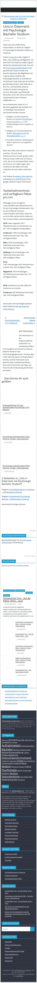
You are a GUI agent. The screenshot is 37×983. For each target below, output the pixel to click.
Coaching (26, 753)
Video (30, 777)
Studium (20, 22)
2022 (26, 740)
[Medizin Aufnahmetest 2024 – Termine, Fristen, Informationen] (8, 661)
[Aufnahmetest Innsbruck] (4, 10)
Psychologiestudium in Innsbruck (12, 320)
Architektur (14, 742)
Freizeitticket (13, 761)
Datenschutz (9, 958)
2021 (23, 740)
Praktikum (21, 767)
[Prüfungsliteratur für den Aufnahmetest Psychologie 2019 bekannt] (18, 394)
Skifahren (20, 770)
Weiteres (6, 595)
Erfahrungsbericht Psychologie (16, 758)
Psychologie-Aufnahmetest (17, 68)
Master (24, 763)
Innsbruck (12, 57)
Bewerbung (17, 750)
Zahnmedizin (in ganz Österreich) (16, 697)
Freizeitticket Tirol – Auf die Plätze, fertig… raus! (16, 599)
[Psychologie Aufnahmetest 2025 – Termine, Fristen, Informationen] (8, 626)
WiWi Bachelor (9, 842)
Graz (25, 761)
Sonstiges (29, 593)
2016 (3, 740)
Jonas (19, 604)
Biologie (5, 752)
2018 (10, 740)
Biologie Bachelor (10, 829)
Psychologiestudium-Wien (13, 879)
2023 (30, 740)
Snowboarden (27, 770)
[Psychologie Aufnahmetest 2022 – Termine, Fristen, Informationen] (18, 426)
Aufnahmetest (11, 745)
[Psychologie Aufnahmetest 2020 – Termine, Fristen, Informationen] (18, 455)
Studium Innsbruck (11, 876)
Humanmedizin (7, 763)
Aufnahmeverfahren (27, 746)
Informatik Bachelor (11, 839)
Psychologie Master (11, 703)
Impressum (8, 961)
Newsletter (8, 942)
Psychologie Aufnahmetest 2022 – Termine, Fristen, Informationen (17, 437)
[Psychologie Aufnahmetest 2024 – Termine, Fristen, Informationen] (8, 649)
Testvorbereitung (11, 776)
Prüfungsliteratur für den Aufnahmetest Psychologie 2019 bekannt (16, 407)
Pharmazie (14, 767)
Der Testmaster (21, 38)
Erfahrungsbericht (10, 755)
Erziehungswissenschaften (13, 857)
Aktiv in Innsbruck (9, 590)
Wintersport (21, 780)
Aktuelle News (20, 590)
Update (26, 777)
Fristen (20, 760)
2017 (6, 740)
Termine (14, 773)
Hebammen (31, 761)
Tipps (21, 777)
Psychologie (6, 40)
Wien (15, 780)
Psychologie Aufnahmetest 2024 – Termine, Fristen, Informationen (24, 648)
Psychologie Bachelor (10, 22)
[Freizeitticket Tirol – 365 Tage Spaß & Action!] (8, 673)
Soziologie (8, 860)
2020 (19, 740)
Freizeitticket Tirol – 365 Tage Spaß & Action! (23, 671)
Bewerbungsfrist (26, 750)
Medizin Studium (10, 820)
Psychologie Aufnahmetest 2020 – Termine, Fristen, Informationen (17, 467)
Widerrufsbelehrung (11, 954)
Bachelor (7, 749)
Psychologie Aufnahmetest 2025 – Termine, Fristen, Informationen (24, 624)
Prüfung (28, 766)
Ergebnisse (5, 761)
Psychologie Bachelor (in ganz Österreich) (18, 700)
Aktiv (33, 740)
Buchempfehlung (16, 752)
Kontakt (7, 948)
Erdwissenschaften (11, 854)
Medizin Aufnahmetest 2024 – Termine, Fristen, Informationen (23, 660)
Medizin (6, 766)
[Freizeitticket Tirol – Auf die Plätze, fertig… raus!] (18, 578)
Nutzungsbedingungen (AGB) (14, 951)
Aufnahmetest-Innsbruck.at (11, 721)
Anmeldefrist (6, 742)
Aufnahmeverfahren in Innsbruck (16, 691)
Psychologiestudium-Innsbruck (15, 872)
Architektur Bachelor (11, 832)
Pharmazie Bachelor (11, 835)
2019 (15, 740)
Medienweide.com (18, 791)
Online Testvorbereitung (13, 945)
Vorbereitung (7, 779)
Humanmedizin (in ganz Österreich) (16, 694)
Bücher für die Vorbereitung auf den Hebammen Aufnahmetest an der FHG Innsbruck (17, 914)
